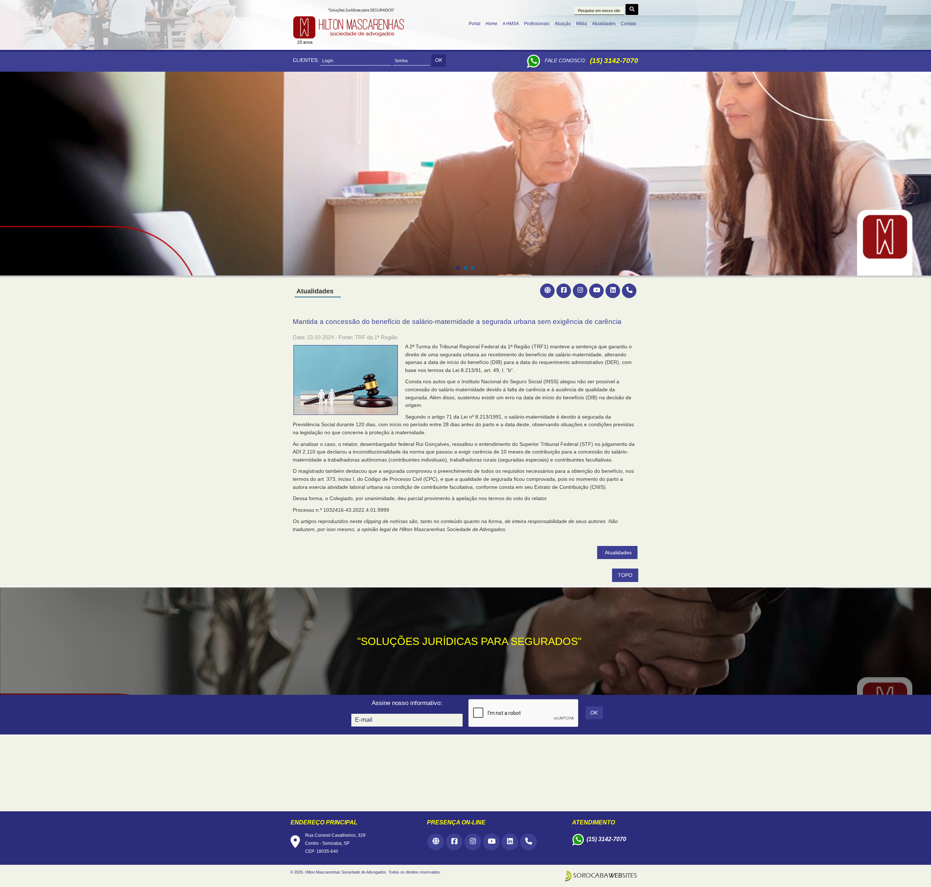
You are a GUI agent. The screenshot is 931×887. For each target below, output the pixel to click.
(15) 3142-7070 (614, 60)
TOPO (625, 575)
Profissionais (537, 23)
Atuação (563, 23)
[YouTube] (596, 291)
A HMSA (511, 23)
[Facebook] (563, 291)
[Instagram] (580, 291)
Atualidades (604, 23)
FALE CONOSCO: (565, 60)
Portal (474, 23)
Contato (628, 23)
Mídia (581, 23)
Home (492, 23)
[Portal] (547, 291)
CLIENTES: (306, 60)
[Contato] (629, 291)
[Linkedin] (613, 291)
